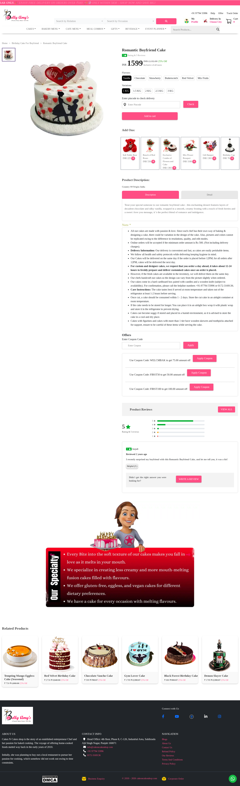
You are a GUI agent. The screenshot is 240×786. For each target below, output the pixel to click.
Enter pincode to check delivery (138, 98)
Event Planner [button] (154, 29)
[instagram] (219, 717)
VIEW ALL (226, 409)
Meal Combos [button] (95, 29)
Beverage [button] (131, 29)
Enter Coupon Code (132, 339)
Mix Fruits (203, 78)
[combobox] (79, 21)
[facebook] (163, 717)
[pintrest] (192, 717)
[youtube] (177, 717)
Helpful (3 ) (132, 466)
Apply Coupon (204, 358)
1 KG (126, 90)
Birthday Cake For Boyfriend (25, 43)
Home (5, 43)
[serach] (166, 21)
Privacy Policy (169, 764)
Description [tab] (150, 195)
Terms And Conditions (172, 759)
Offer (220, 13)
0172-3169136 (94, 755)
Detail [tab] (209, 195)
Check (190, 104)
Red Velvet (187, 78)
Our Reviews (168, 755)
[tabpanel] (180, 208)
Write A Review (189, 479)
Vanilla (126, 78)
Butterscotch (171, 78)
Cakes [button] (30, 29)
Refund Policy (168, 751)
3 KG (170, 90)
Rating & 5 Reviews (134, 55)
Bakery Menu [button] (50, 29)
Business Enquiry (96, 779)
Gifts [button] (114, 29)
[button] (190, 20)
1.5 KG (137, 90)
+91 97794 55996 (199, 13)
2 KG (148, 90)
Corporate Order (176, 779)
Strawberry (155, 78)
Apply (190, 345)
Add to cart (150, 116)
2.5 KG (159, 90)
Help (213, 13)
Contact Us (167, 747)
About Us (166, 743)
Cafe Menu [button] (72, 29)
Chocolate (140, 78)
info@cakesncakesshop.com (100, 747)
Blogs (164, 739)
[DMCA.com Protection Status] (52, 780)
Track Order (232, 13)
